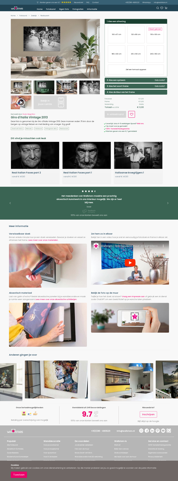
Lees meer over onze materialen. (43, 240)
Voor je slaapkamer (51, 449)
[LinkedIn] (152, 432)
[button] (10, 203)
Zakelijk (34, 15)
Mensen (29, 128)
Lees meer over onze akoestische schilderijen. (56, 299)
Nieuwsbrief (78, 2)
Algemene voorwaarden (157, 453)
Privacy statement (155, 457)
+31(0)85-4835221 (132, 2)
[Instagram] (141, 432)
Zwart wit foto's (17, 128)
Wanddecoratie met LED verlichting (89, 457)
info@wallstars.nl (160, 2)
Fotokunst (51, 9)
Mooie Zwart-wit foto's (83, 453)
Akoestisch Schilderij (15, 449)
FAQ (87, 2)
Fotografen (78, 9)
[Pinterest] (158, 432)
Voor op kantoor (50, 453)
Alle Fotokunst (12, 445)
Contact (95, 2)
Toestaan (18, 474)
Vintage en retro (51, 128)
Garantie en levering (156, 449)
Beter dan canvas (121, 449)
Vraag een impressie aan (133, 296)
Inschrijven (148, 414)
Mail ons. (140, 123)
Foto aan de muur (82, 449)
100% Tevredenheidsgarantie (118, 129)
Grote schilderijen (121, 453)
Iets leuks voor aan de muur (125, 457)
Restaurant (45, 15)
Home (39, 9)
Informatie (92, 9)
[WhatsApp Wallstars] (169, 432)
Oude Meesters (13, 453)
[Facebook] (147, 432)
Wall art (117, 445)
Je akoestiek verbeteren (84, 445)
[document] (89, 471)
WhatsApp (146, 2)
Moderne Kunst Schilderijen (17, 457)
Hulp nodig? (160, 80)
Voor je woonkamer (51, 445)
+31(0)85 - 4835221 (100, 431)
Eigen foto (64, 9)
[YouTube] (163, 432)
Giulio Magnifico (29, 114)
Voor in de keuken (50, 457)
